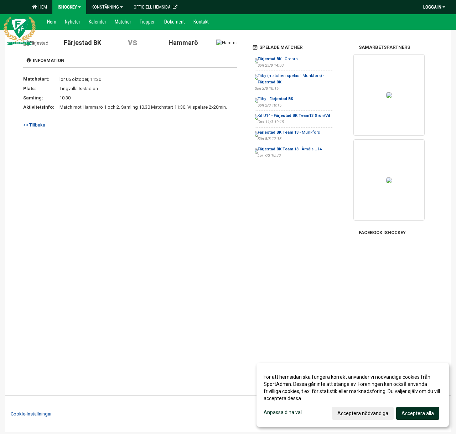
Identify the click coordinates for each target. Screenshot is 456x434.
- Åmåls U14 (290, 149)
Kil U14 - (294, 115)
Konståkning (105, 7)
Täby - (275, 99)
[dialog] (352, 395)
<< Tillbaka (34, 125)
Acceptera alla (417, 413)
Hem (41, 7)
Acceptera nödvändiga (362, 413)
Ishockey (67, 7)
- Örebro (278, 59)
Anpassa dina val (283, 412)
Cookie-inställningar (31, 414)
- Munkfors (289, 132)
